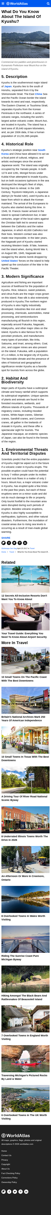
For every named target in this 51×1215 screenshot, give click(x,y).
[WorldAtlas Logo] (18, 3)
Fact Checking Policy (10, 1173)
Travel (32, 548)
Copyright (5, 1164)
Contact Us (6, 1155)
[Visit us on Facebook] (9, 1192)
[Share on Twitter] (14, 543)
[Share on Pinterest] (20, 543)
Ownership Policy (9, 1182)
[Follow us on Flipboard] (3, 1192)
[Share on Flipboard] (3, 543)
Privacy (4, 1160)
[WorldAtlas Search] (48, 3)
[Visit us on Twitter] (15, 1192)
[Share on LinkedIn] (25, 543)
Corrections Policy (9, 1178)
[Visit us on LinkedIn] (26, 1192)
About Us (5, 1169)
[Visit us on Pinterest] (20, 1192)
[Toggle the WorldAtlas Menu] (2, 3)
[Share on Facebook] (9, 543)
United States (9, 260)
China (38, 94)
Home (4, 1151)
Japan (8, 86)
